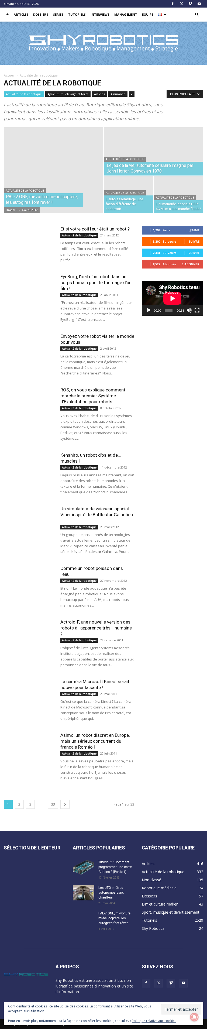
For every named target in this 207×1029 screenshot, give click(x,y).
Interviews (100, 14)
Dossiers (40, 14)
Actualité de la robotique (24, 94)
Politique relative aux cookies (154, 1020)
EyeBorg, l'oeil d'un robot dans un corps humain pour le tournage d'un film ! (96, 282)
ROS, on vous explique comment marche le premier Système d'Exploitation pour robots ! (92, 395)
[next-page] (65, 804)
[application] (172, 298)
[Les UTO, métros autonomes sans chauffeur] (83, 892)
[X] (181, 4)
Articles (21, 14)
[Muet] (189, 310)
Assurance (118, 94)
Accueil (9, 75)
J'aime (194, 230)
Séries (58, 14)
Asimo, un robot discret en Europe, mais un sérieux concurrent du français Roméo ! (95, 741)
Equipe (147, 14)
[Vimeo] (190, 4)
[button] (196, 14)
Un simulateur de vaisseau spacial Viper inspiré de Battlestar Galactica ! (96, 514)
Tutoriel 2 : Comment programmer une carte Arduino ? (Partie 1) (115, 867)
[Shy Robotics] (103, 43)
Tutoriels (77, 14)
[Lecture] (148, 310)
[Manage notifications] (194, 1017)
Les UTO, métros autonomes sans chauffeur (111, 892)
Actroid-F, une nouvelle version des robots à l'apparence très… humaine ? (96, 627)
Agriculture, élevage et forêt (67, 94)
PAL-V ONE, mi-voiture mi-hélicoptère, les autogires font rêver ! (114, 918)
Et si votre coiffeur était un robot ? (95, 229)
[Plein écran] (197, 310)
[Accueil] (7, 15)
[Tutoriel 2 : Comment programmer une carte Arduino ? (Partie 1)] (83, 867)
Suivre (193, 241)
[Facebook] (172, 4)
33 (53, 804)
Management (125, 14)
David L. (12, 210)
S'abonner (190, 264)
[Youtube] (199, 4)
